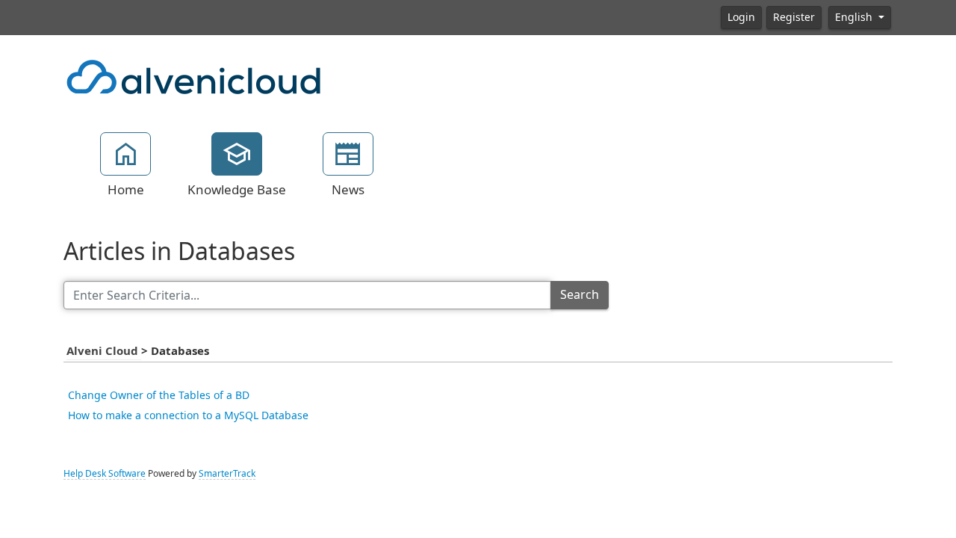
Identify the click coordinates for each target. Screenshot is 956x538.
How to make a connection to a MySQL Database (188, 415)
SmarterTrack (227, 474)
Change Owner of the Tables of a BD (158, 395)
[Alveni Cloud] (194, 75)
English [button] (855, 17)
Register (794, 17)
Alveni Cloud (103, 351)
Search (579, 295)
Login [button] (741, 17)
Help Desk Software (104, 474)
